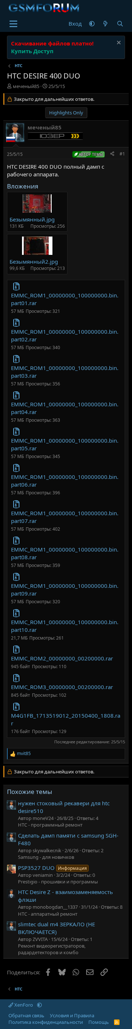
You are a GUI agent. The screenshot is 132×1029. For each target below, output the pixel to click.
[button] (91, 23)
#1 (122, 154)
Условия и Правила (72, 1015)
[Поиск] (120, 23)
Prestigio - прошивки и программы (58, 881)
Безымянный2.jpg (34, 261)
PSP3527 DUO (52, 867)
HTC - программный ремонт (50, 824)
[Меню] (13, 24)
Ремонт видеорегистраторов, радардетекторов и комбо (51, 949)
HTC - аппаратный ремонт (47, 914)
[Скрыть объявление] (118, 43)
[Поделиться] (112, 154)
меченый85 (26, 86)
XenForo (23, 1004)
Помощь (98, 1022)
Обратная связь (26, 1015)
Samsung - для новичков (46, 857)
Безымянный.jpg (32, 219)
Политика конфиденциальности (45, 1022)
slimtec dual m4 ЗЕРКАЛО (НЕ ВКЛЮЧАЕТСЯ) (56, 927)
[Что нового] (105, 23)
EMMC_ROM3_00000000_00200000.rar (62, 687)
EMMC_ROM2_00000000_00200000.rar (62, 658)
